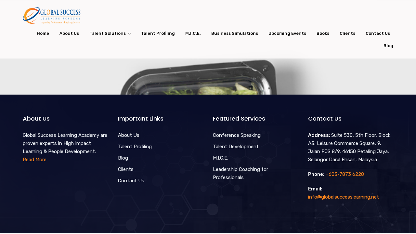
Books (323, 33)
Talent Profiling (158, 33)
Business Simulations (234, 33)
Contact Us (378, 33)
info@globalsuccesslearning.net (343, 197)
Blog (388, 45)
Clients (347, 33)
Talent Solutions (107, 33)
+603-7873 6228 (345, 174)
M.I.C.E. (193, 33)
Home (43, 33)
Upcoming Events (287, 33)
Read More (34, 159)
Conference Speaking (237, 135)
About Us (69, 33)
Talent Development (236, 147)
